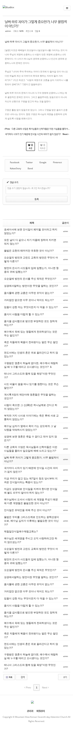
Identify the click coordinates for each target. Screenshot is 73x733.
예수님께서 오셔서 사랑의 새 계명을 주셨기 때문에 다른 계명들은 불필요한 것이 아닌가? (31, 501)
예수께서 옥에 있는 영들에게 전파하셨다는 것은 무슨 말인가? (30, 333)
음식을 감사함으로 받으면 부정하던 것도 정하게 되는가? (30, 323)
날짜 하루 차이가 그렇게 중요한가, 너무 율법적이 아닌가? (36, 23)
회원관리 (40, 711)
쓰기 (65, 677)
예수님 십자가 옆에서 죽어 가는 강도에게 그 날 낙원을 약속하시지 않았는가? (30, 428)
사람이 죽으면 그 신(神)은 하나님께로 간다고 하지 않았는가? (30, 407)
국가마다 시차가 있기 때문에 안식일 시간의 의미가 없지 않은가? (31, 470)
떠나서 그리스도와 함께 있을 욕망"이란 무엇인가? (30, 375)
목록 (10, 677)
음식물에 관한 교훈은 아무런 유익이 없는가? (29, 292)
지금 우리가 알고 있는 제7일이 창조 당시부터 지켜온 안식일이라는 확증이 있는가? (31, 480)
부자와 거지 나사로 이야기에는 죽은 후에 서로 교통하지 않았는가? (31, 417)
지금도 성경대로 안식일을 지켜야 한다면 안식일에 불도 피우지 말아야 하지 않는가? (30, 491)
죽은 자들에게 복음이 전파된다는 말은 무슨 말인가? (31, 344)
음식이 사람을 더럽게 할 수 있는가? (24, 314)
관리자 (30, 711)
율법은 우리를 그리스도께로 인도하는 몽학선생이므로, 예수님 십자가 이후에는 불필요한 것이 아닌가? (31, 521)
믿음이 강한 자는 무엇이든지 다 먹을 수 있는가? (31, 307)
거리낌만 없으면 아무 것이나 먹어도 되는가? (29, 300)
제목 (32, 222)
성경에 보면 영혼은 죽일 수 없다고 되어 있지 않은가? (30, 438)
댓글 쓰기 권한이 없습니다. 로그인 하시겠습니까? (28, 188)
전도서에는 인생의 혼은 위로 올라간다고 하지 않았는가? (31, 354)
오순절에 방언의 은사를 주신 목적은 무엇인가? (30, 278)
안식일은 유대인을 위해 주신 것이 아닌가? (27, 510)
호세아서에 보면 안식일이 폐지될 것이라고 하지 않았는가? (30, 231)
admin (8, 31)
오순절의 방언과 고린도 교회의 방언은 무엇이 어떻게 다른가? (31, 259)
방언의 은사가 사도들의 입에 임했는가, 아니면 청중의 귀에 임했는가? (31, 270)
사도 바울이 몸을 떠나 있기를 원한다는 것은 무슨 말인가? (31, 386)
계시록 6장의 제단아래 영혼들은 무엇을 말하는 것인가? (30, 396)
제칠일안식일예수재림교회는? (21, 531)
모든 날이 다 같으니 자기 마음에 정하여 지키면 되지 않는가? (30, 242)
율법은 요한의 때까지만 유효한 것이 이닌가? (29, 250)
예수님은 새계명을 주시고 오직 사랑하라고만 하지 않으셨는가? (30, 540)
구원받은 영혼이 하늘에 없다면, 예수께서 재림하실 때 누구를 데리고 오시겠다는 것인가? (31, 365)
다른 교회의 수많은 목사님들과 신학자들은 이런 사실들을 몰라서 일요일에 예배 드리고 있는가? (30, 449)
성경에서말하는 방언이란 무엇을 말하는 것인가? (31, 285)
